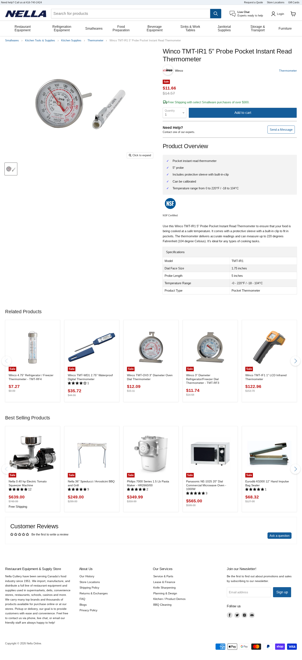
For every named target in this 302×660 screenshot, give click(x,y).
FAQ (82, 599)
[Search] (215, 13)
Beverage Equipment (155, 28)
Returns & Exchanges (94, 593)
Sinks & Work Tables (190, 28)
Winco (179, 70)
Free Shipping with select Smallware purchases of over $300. (208, 102)
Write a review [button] (253, 535)
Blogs (83, 604)
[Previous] (7, 361)
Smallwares (94, 28)
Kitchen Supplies (71, 40)
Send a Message (281, 129)
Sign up (282, 592)
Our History (87, 576)
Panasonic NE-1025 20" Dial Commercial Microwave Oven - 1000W (206, 485)
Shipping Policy (89, 587)
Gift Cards (293, 2)
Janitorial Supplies (224, 28)
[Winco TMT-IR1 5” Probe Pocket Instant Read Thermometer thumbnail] (11, 169)
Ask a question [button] (279, 535)
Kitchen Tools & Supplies (40, 40)
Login (280, 13)
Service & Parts (163, 576)
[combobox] (130, 13)
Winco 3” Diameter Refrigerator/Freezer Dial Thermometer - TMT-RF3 (202, 379)
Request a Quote (253, 2)
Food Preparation (121, 28)
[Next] (295, 361)
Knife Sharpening (164, 587)
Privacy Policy (88, 610)
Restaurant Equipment (23, 28)
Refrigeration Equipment (61, 28)
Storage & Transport (257, 28)
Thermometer (95, 40)
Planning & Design (165, 593)
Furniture (285, 28)
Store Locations (275, 2)
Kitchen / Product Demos (169, 599)
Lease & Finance (164, 582)
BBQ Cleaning (162, 604)
